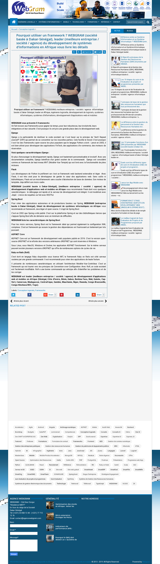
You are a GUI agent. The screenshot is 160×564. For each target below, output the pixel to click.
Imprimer (88, 52)
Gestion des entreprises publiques (27, 446)
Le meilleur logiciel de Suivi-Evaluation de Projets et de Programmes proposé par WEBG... (132, 221)
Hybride (18, 451)
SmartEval (114, 470)
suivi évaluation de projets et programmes (30, 479)
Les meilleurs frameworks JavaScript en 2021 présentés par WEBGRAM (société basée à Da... (64, 359)
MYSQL (80, 455)
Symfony (70, 479)
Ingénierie (50, 451)
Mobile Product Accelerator (50, 455)
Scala (126, 465)
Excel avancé (90, 437)
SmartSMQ (31, 474)
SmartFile (126, 470)
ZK (134, 484)
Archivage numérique (68, 427)
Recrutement (53, 465)
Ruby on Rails (104, 465)
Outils (59, 460)
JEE (91, 451)
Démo (128, 432)
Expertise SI (117, 437)
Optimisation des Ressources (40, 460)
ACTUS (117, 31)
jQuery (100, 451)
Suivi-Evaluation (56, 479)
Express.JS (130, 437)
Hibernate (126, 446)
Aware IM (118, 427)
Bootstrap (18, 432)
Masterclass (19, 455)
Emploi (70, 437)
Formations (93, 22)
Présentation (117, 460)
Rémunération (81, 465)
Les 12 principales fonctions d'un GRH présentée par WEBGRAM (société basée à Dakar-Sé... (134, 144)
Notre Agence (104, 455)
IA (27, 451)
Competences (70, 432)
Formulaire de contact (60, 441)
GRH (115, 446)
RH (93, 465)
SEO (134, 465)
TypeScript (100, 484)
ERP (79, 437)
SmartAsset (88, 470)
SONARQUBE (59, 474)
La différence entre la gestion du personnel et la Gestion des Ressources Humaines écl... (134, 124)
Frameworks (40, 290)
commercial (55, 432)
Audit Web (106, 427)
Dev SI (138, 432)
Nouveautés (119, 455)
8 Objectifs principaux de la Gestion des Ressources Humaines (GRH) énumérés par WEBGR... (133, 60)
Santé (116, 465)
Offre (130, 455)
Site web (59, 470)
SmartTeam (44, 474)
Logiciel (133, 451)
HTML (137, 446)
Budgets (31, 432)
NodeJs (91, 455)
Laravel (122, 451)
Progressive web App (135, 460)
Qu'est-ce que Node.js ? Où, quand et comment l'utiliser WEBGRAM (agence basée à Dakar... (64, 380)
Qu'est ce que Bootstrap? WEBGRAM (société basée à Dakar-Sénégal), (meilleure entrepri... (63, 339)
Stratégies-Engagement (110, 474)
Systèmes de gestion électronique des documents (33, 484)
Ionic (61, 451)
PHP (80, 460)
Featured (18, 441)
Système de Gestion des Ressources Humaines (96, 479)
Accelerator (19, 427)
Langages (111, 451)
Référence (105, 22)
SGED (32, 470)
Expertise (104, 437)
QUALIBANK (29, 465)
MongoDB (68, 455)
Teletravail (74, 484)
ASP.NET (84, 427)
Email (98, 52)
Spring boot (73, 474)
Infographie (37, 451)
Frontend (91, 441)
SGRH (42, 470)
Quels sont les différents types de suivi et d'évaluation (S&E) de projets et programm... (134, 164)
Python (17, 465)
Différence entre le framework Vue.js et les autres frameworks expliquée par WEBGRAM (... (63, 401)
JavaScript (80, 451)
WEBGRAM (113, 484)
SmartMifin (139, 470)
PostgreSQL (92, 460)
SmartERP (101, 470)
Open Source (19, 460)
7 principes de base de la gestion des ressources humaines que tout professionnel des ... (134, 104)
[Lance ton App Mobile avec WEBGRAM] (116, 186)
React (42, 465)
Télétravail (87, 484)
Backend (130, 427)
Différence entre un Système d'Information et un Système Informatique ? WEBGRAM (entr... (134, 39)
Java (69, 451)
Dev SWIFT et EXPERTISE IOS (25, 437)
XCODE (125, 484)
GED (101, 441)
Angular (52, 427)
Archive (130, 31)
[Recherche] (148, 22)
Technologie (61, 484)
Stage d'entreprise (89, 474)
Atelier (94, 427)
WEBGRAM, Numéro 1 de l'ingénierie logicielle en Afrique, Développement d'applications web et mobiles (50, 562)
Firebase (30, 441)
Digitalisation (57, 437)
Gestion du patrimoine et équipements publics (92, 446)
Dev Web (44, 437)
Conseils (104, 432)
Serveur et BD (20, 470)
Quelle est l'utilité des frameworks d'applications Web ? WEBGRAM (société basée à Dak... (63, 318)
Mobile (66, 22)
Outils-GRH (70, 460)
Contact (116, 22)
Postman (105, 460)
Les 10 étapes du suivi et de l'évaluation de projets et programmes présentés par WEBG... (132, 82)
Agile (31, 427)
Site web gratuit (73, 470)
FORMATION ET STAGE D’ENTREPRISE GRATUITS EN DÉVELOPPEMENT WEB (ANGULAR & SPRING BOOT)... (133, 204)
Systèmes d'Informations (49, 22)
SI (50, 470)
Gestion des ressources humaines (57, 446)
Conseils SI (116, 432)
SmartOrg (18, 474)
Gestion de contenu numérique (119, 441)
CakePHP (42, 432)
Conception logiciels (26, 290)
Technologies (78, 22)
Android (41, 427)
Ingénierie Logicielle (26, 22)
